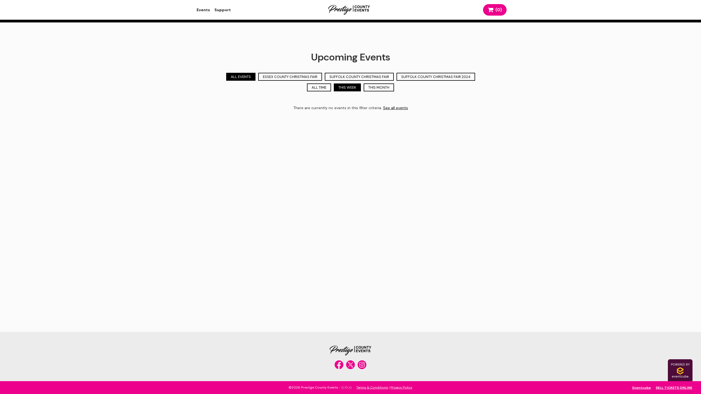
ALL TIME (319, 87)
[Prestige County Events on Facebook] (339, 364)
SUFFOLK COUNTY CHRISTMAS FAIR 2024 (435, 76)
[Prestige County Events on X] (350, 364)
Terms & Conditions (372, 387)
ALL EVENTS (241, 76)
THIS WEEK (347, 87)
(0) (497, 10)
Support (222, 9)
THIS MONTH (378, 87)
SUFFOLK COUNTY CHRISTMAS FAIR (359, 76)
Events (203, 9)
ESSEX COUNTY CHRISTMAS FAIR (290, 76)
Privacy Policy (401, 387)
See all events (395, 107)
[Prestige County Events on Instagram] (362, 364)
